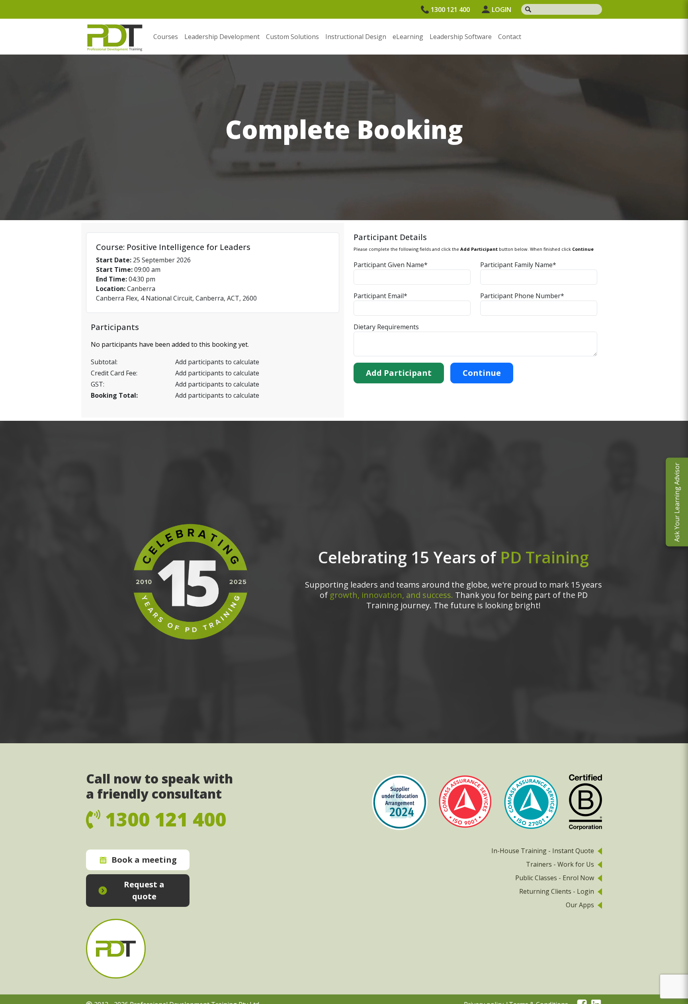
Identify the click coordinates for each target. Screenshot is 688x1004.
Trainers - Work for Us (560, 864)
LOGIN (501, 9)
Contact (509, 36)
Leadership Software (461, 36)
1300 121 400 (450, 9)
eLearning (408, 36)
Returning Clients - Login (556, 891)
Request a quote (144, 890)
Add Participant (399, 372)
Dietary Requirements (386, 326)
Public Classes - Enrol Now (554, 877)
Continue (482, 372)
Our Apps (580, 904)
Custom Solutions (292, 36)
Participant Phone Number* (522, 295)
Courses (165, 36)
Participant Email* (380, 295)
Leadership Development (222, 36)
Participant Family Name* (518, 264)
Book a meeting (144, 859)
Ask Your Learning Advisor (676, 502)
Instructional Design (355, 36)
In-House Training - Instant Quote (542, 850)
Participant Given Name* (391, 264)
